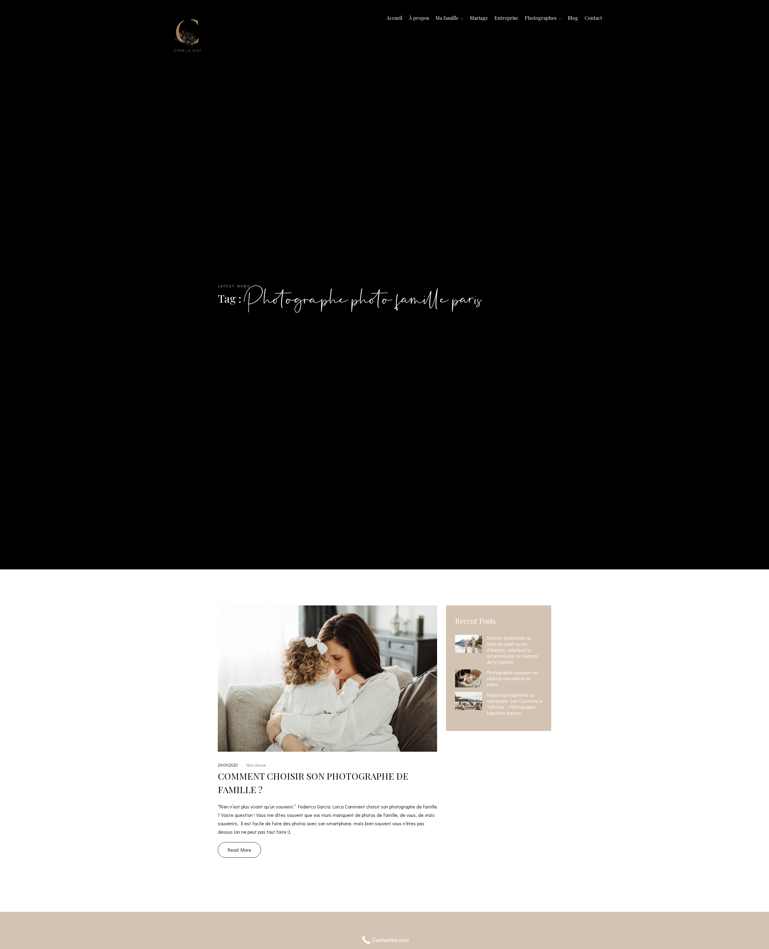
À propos (419, 18)
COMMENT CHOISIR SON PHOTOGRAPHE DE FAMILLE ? (313, 783)
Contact (593, 18)
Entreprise (506, 18)
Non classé (256, 765)
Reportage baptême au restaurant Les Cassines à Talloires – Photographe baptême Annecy (514, 704)
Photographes (541, 18)
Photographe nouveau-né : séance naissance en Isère (513, 678)
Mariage (479, 18)
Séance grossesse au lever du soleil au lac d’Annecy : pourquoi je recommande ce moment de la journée (513, 650)
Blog (573, 18)
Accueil (394, 18)
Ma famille (448, 18)
